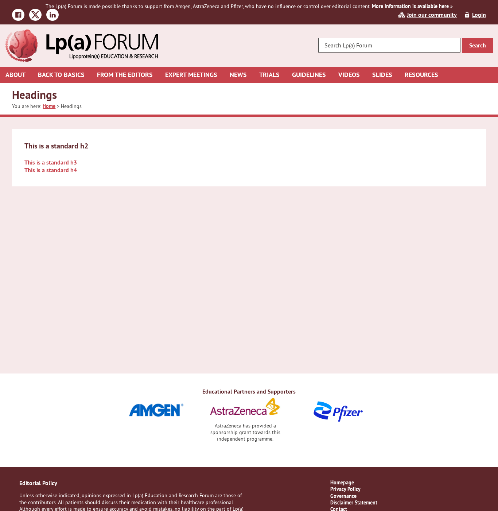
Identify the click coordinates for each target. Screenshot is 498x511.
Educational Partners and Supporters (249, 391)
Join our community (432, 15)
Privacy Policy (345, 489)
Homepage (342, 482)
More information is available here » (412, 6)
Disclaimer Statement (353, 502)
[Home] (81, 32)
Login (479, 15)
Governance (343, 496)
